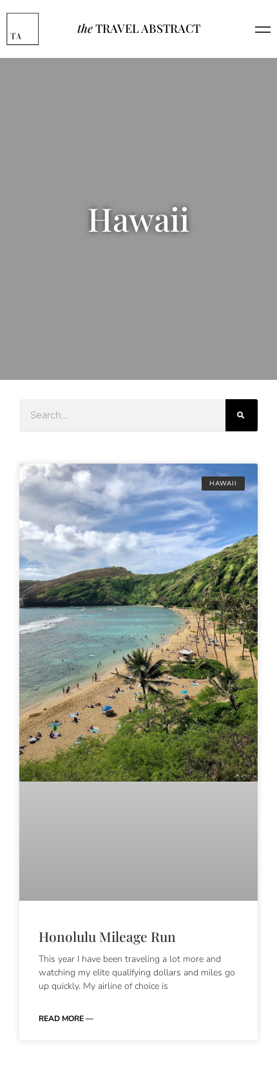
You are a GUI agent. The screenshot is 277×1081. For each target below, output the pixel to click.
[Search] (241, 415)
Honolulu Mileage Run (107, 936)
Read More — (66, 1018)
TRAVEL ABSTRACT (138, 28)
